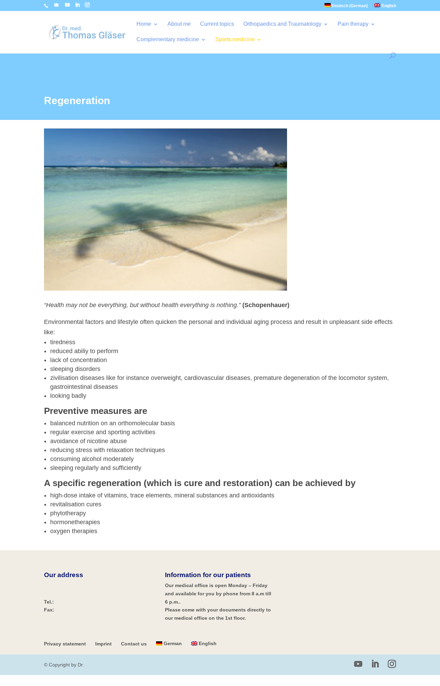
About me (179, 24)
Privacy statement (65, 643)
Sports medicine (235, 39)
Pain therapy (353, 24)
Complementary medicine (167, 39)
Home (143, 24)
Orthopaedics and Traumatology (282, 24)
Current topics (217, 24)
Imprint (103, 643)
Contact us (134, 643)
